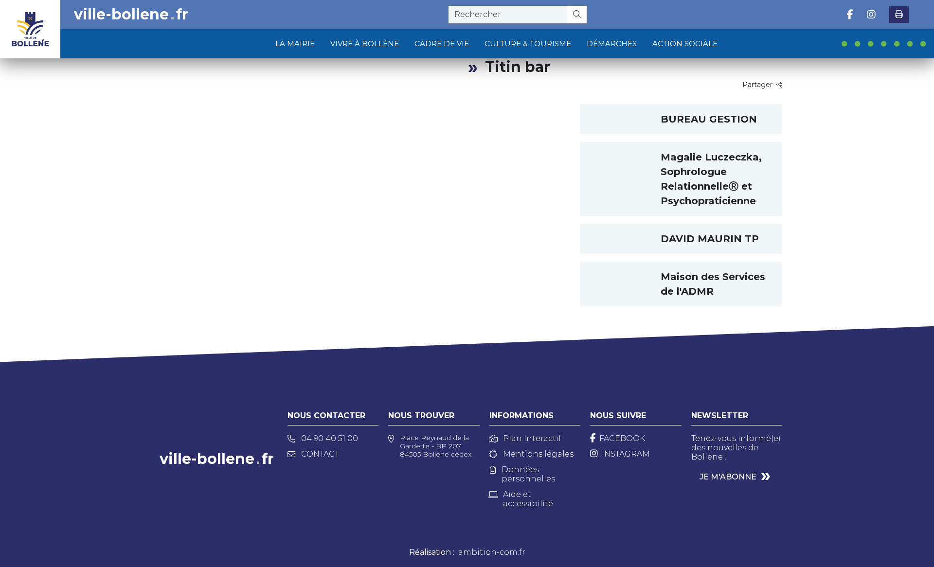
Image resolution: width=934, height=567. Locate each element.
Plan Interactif (532, 438)
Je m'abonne (728, 476)
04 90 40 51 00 (329, 438)
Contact (320, 454)
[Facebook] (850, 14)
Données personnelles (528, 474)
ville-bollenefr (131, 14)
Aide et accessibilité (528, 499)
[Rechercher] (577, 14)
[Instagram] (871, 14)
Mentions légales (538, 454)
